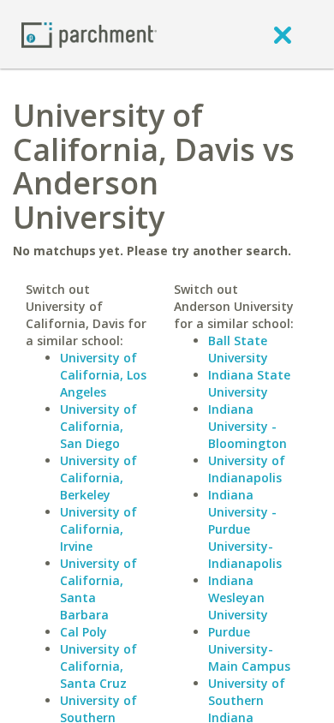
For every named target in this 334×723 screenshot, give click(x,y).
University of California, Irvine (98, 529)
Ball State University (238, 349)
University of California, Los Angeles (103, 375)
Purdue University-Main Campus (249, 649)
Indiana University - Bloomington (247, 426)
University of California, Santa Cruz (98, 666)
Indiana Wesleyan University (238, 597)
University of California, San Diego (98, 426)
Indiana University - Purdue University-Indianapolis (245, 529)
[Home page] (89, 34)
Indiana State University (249, 383)
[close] (282, 34)
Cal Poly (83, 632)
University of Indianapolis (246, 469)
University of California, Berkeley (98, 477)
